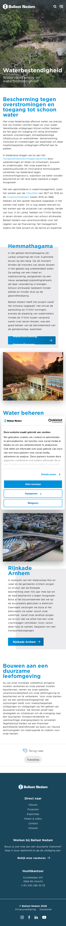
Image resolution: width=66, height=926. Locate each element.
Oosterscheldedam (18, 197)
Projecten (33, 809)
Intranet (33, 828)
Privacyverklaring (25, 909)
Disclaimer (46, 909)
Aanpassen (31, 493)
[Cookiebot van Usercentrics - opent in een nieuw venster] (48, 421)
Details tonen (48, 474)
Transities (33, 759)
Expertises (33, 814)
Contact (33, 823)
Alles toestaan (33, 484)
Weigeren (33, 503)
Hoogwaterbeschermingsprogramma (25, 158)
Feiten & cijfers (33, 818)
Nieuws (33, 804)
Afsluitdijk (32, 193)
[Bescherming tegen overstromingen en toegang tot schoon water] (17, 6)
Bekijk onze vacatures (31, 857)
